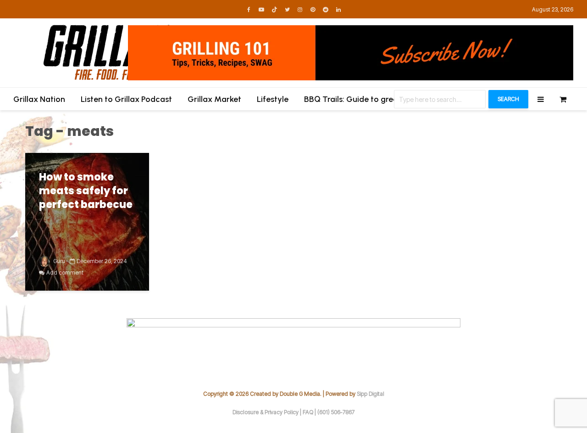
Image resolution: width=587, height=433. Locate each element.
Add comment (64, 272)
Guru (58, 261)
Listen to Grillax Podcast (126, 99)
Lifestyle (272, 99)
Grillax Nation (39, 99)
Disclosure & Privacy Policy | (268, 412)
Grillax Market (214, 99)
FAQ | (310, 412)
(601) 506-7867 (335, 412)
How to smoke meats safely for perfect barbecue (86, 191)
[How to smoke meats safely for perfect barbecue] (87, 221)
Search (508, 99)
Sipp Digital (370, 393)
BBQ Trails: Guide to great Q (357, 99)
